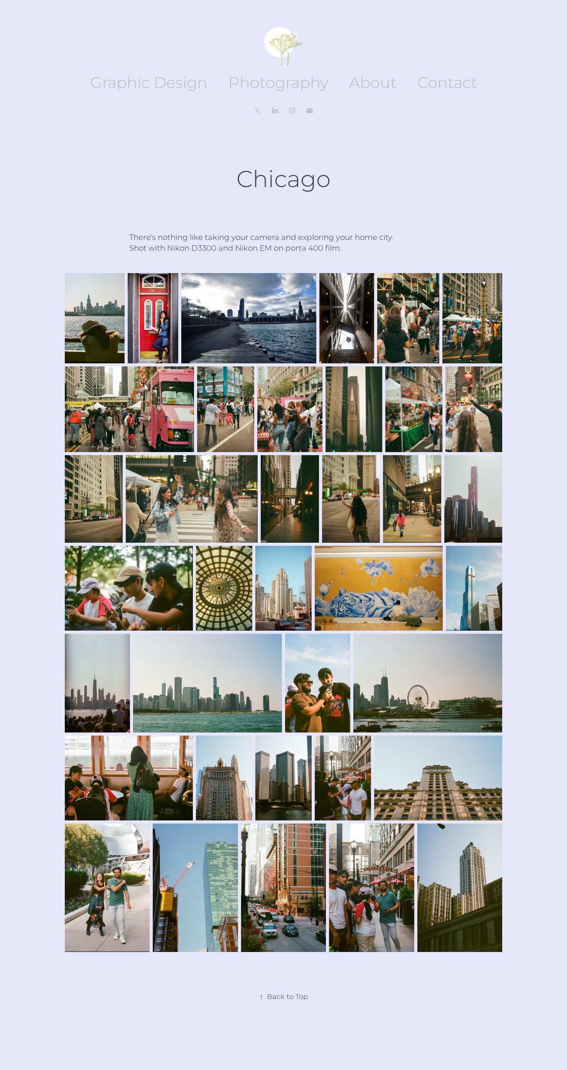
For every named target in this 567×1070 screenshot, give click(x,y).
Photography (278, 83)
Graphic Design (149, 83)
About (373, 83)
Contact (447, 83)
